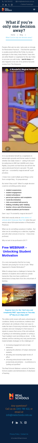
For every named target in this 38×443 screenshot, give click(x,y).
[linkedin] (17, 422)
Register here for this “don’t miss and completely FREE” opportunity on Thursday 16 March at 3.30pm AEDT (19, 312)
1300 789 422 (8, 1)
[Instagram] (11, 5)
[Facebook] (3, 5)
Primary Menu (34, 9)
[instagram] (25, 422)
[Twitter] (8, 5)
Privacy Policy (14, 434)
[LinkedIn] (5, 5)
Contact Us (24, 434)
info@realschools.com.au (26, 1)
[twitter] (21, 422)
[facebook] (12, 422)
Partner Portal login (27, 4)
